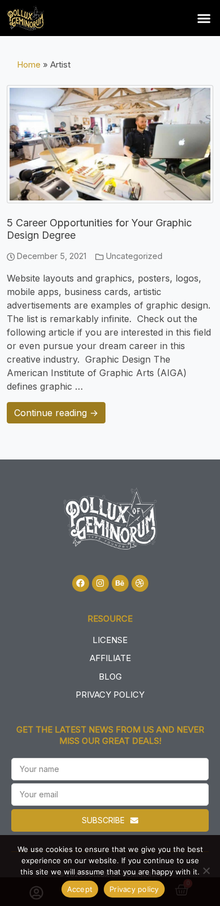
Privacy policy (134, 889)
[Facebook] (80, 583)
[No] (206, 870)
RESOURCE (110, 618)
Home (29, 64)
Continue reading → (56, 412)
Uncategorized (134, 256)
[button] (204, 18)
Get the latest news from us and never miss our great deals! (110, 735)
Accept (80, 889)
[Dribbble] (139, 583)
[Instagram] (100, 583)
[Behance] (120, 583)
